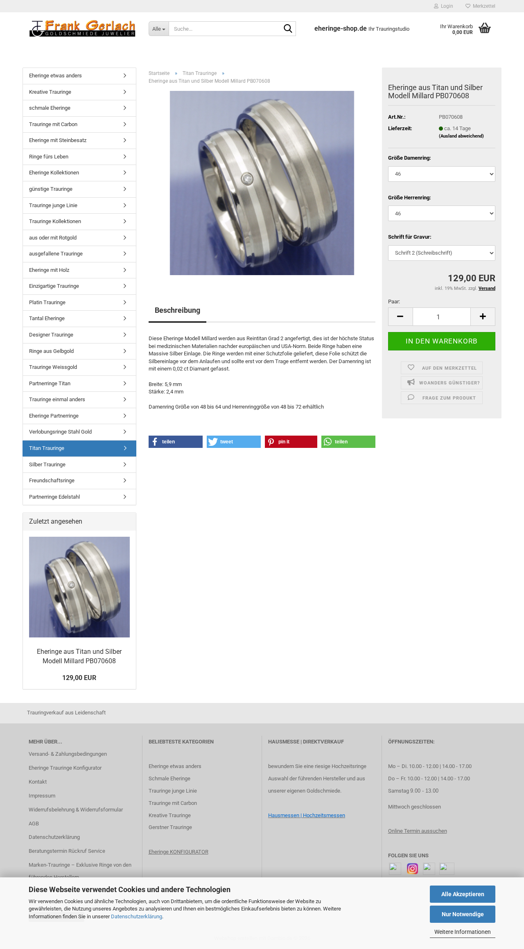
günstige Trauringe (50, 189)
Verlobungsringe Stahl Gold (60, 432)
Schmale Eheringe (169, 778)
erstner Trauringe (172, 827)
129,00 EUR (79, 678)
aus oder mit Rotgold (53, 238)
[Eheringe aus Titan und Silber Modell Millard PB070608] (262, 183)
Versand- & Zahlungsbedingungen (68, 754)
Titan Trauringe (46, 448)
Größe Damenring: (409, 158)
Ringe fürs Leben (48, 157)
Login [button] (445, 6)
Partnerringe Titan (49, 383)
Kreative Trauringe (50, 92)
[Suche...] (288, 29)
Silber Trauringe (47, 464)
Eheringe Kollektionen (54, 172)
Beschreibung (177, 310)
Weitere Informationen (462, 932)
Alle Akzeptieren (462, 894)
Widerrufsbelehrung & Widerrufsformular (76, 810)
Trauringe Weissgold (53, 367)
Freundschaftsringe (52, 480)
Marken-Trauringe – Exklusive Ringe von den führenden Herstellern (80, 871)
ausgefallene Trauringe (56, 254)
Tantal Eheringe (47, 318)
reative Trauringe (171, 815)
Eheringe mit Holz (49, 270)
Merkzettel (482, 6)
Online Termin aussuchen (417, 831)
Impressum (42, 796)
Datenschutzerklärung (136, 916)
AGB (34, 823)
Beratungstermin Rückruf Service (67, 851)
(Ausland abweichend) (461, 136)
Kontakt (38, 782)
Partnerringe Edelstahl (54, 497)
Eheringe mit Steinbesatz (57, 140)
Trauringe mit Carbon (53, 124)
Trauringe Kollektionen (55, 221)
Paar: (394, 301)
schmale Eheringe (49, 108)
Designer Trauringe (51, 335)
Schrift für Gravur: (409, 237)
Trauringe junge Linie (53, 205)
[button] (400, 316)
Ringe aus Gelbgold (51, 351)
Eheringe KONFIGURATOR (178, 852)
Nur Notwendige (463, 914)
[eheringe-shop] (82, 28)
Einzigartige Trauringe (54, 286)
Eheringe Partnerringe (54, 416)
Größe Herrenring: (409, 197)
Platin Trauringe (47, 302)
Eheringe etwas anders (55, 75)
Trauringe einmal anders (57, 399)
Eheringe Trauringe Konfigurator (65, 768)
